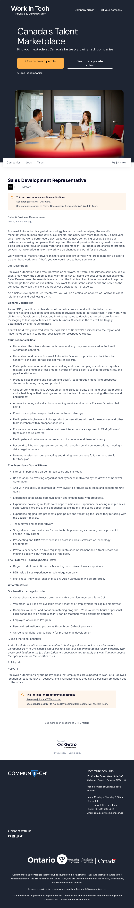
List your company (111, 10)
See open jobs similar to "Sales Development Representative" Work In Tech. (57, 206)
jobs (29, 162)
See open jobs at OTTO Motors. (33, 201)
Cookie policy (75, 753)
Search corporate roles (90, 63)
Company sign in (84, 10)
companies (13, 162)
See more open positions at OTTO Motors (67, 722)
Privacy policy (59, 753)
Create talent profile (40, 61)
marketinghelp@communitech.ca (89, 889)
